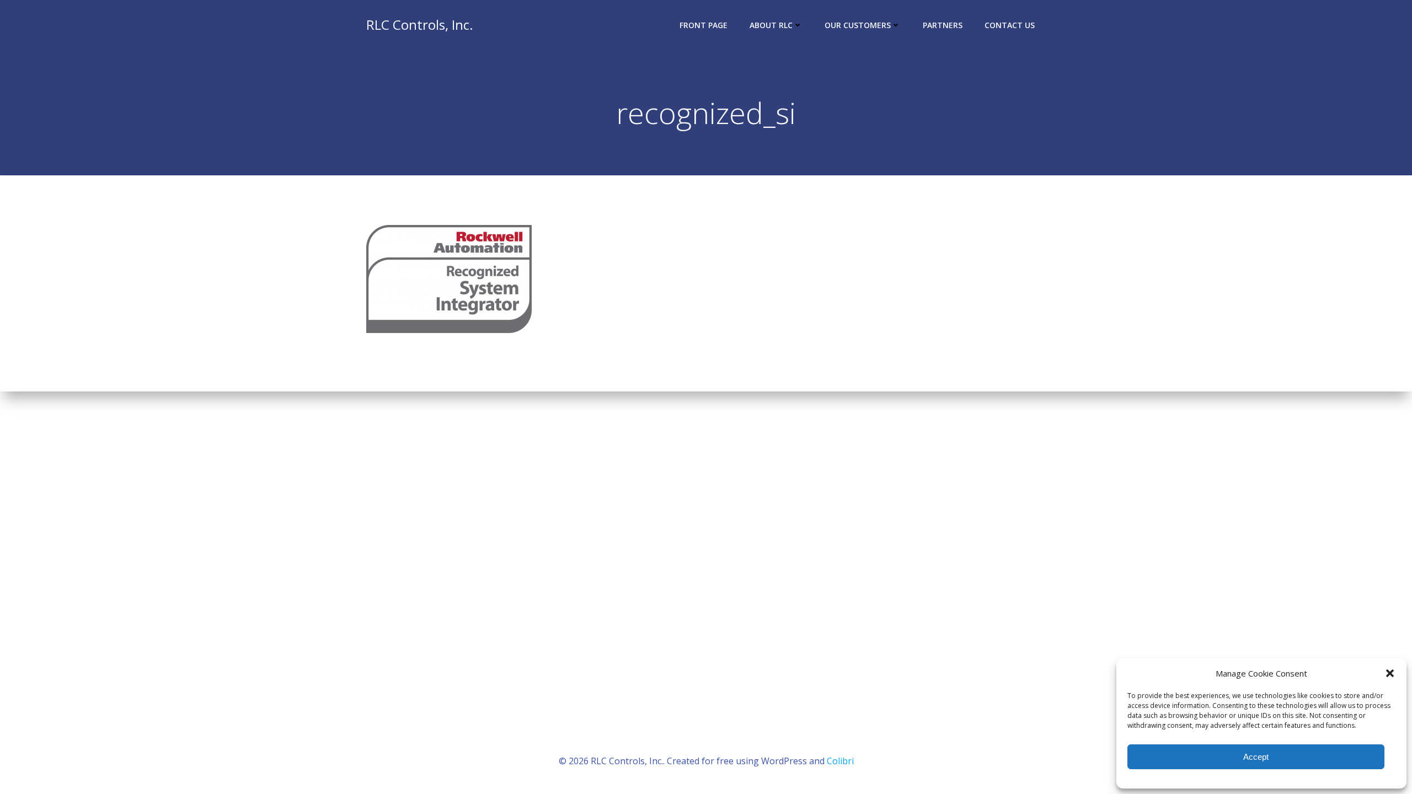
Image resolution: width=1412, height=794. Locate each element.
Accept (1256, 756)
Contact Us (1010, 25)
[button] (1389, 673)
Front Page (704, 25)
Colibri (840, 761)
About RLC (771, 25)
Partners (942, 25)
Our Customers (858, 25)
